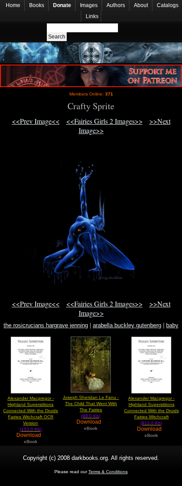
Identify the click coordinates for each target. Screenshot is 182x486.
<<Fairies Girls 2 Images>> (104, 121)
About (141, 5)
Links (92, 16)
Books (36, 5)
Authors (115, 5)
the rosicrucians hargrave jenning (46, 325)
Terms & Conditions (108, 471)
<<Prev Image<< (36, 121)
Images (89, 5)
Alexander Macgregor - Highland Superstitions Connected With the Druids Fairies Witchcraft (151, 410)
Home (13, 5)
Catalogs (167, 5)
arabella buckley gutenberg (127, 325)
